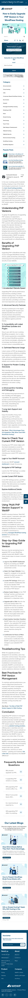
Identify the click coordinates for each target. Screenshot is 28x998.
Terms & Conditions (19, 75)
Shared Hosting (6, 917)
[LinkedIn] (20, 40)
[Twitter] (17, 40)
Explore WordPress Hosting (14, 50)
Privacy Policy (10, 75)
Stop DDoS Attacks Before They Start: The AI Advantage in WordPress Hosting (13, 849)
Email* (14, 62)
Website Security (6, 857)
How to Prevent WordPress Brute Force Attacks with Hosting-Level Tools (12, 879)
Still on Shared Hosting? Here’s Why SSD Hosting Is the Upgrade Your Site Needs (14, 909)
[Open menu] (26, 8)
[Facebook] (15, 40)
